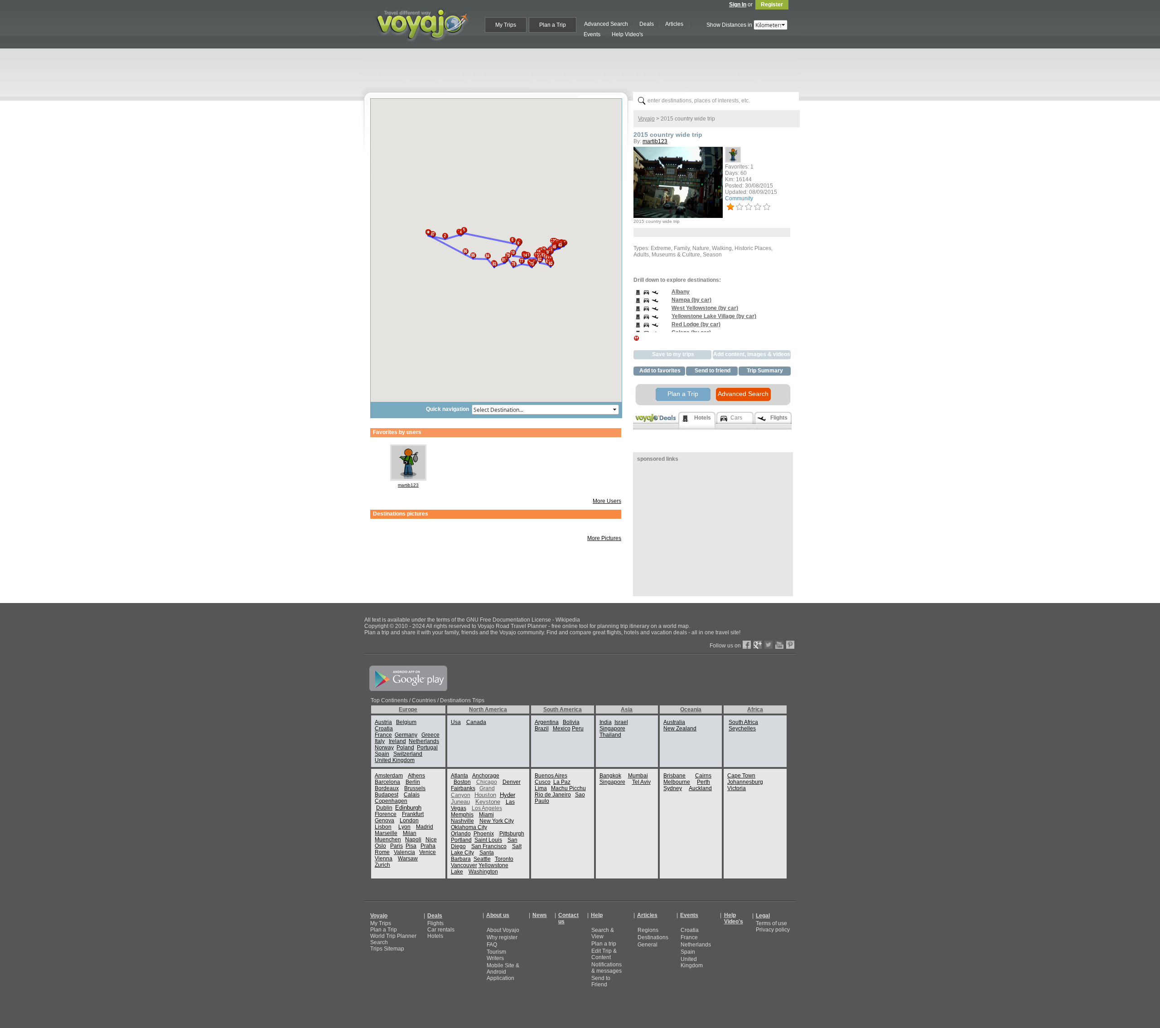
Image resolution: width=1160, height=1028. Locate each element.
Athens (416, 775)
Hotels (435, 936)
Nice (431, 839)
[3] (748, 207)
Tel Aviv (641, 782)
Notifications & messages (606, 967)
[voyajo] (422, 46)
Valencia (404, 852)
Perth (703, 782)
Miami (486, 814)
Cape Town (741, 775)
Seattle (482, 859)
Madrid (424, 827)
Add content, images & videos (751, 354)
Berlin (413, 782)
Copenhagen (391, 801)
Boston (462, 782)
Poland (405, 747)
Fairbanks (463, 788)
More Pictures (604, 538)
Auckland (700, 788)
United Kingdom (395, 760)
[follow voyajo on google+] (758, 647)
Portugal (427, 747)
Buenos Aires (551, 775)
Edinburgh (408, 807)
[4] (758, 207)
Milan (409, 833)
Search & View (602, 933)
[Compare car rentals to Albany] (646, 295)
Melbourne (676, 782)
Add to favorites (660, 370)
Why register (502, 937)
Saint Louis (488, 840)
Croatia (384, 728)
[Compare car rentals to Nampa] (646, 303)
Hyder (507, 795)
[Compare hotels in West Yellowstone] (637, 311)
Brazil (542, 728)
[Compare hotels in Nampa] (637, 303)
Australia (674, 722)
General (647, 944)
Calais (412, 795)
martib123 (408, 485)
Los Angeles (487, 808)
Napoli (413, 839)
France (383, 735)
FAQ (492, 944)
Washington (483, 872)
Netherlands (424, 741)
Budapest (386, 795)
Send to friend (712, 370)
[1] (730, 207)
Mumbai (638, 775)
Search (379, 942)
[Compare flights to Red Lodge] (655, 327)
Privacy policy (773, 930)
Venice (427, 852)
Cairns (703, 775)
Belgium (406, 722)
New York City (496, 821)
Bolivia (571, 722)
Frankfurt (413, 814)
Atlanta (459, 775)
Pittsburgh (511, 833)
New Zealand (679, 728)
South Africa (743, 722)
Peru (578, 728)
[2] (739, 207)
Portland (461, 840)
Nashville (462, 821)
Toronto (504, 859)
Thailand (610, 735)
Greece (430, 735)
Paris (396, 846)
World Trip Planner (393, 936)
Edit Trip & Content (604, 954)
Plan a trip (603, 944)
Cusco (543, 782)
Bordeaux (387, 788)
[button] (445, 233)
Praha (427, 846)
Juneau (460, 801)
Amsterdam (389, 775)
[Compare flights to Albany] (655, 295)
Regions (648, 930)
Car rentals (440, 930)
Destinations (653, 937)
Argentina (547, 722)
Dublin (384, 808)
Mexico (561, 728)
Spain (382, 754)
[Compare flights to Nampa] (655, 303)
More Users (607, 501)
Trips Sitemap (387, 949)
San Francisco (489, 846)
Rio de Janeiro (553, 795)
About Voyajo (503, 930)
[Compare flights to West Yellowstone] (655, 311)
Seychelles (742, 728)
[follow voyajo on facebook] (747, 647)
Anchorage (485, 775)
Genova (384, 820)
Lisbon (383, 827)
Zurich (382, 865)
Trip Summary (765, 370)
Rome (382, 852)
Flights (435, 923)
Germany (406, 735)
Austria (383, 722)
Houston (485, 795)
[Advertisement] (584, 68)
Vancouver (464, 865)
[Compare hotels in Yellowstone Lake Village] (637, 319)
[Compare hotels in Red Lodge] (637, 327)
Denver (512, 782)
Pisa (411, 846)
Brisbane (674, 775)
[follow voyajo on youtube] (779, 647)
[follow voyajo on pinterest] (790, 647)
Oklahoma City (469, 827)
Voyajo (646, 119)
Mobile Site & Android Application (503, 971)
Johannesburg (745, 782)
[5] (767, 207)
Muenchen (388, 839)
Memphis (462, 814)
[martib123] (408, 479)
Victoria (736, 788)
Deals (434, 915)
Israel (621, 722)
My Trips (380, 923)
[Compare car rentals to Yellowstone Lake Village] (646, 319)
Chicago (486, 782)
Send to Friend (600, 981)
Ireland (397, 741)
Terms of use (771, 923)
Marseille (386, 833)
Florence (385, 814)
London (409, 820)
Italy (380, 741)
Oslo (380, 846)
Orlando (461, 833)
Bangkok (610, 775)
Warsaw (408, 858)
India (605, 722)
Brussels (414, 788)
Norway (384, 747)
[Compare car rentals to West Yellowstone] (646, 311)
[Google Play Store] (408, 689)
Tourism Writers (496, 955)
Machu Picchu (568, 788)
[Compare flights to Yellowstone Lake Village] (655, 319)
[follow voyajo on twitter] (768, 647)
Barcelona (387, 782)
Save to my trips (673, 354)
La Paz (561, 782)
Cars (736, 418)
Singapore (612, 728)
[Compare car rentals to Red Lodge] (646, 327)
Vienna (383, 858)
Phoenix (484, 833)
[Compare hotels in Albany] (637, 295)
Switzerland (407, 754)
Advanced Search (743, 393)
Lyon (404, 827)
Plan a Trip (682, 393)
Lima (541, 788)
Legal (763, 915)
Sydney (672, 788)
